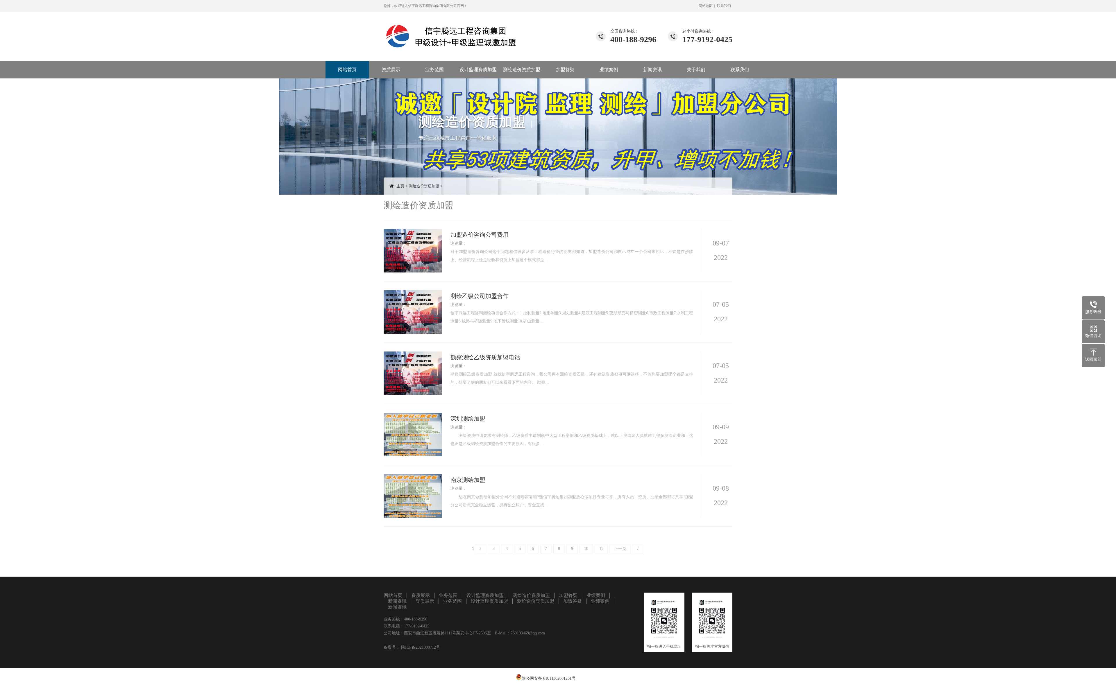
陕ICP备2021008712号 (420, 647)
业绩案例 (609, 69)
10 (586, 548)
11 (601, 548)
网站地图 (706, 6)
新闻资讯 (652, 69)
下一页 (620, 548)
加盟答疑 (565, 69)
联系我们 (724, 6)
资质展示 (391, 69)
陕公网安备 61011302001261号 (549, 678)
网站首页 (347, 69)
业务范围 (434, 69)
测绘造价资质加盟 (521, 69)
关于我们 (696, 69)
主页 (400, 186)
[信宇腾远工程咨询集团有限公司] (452, 30)
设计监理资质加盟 (478, 69)
